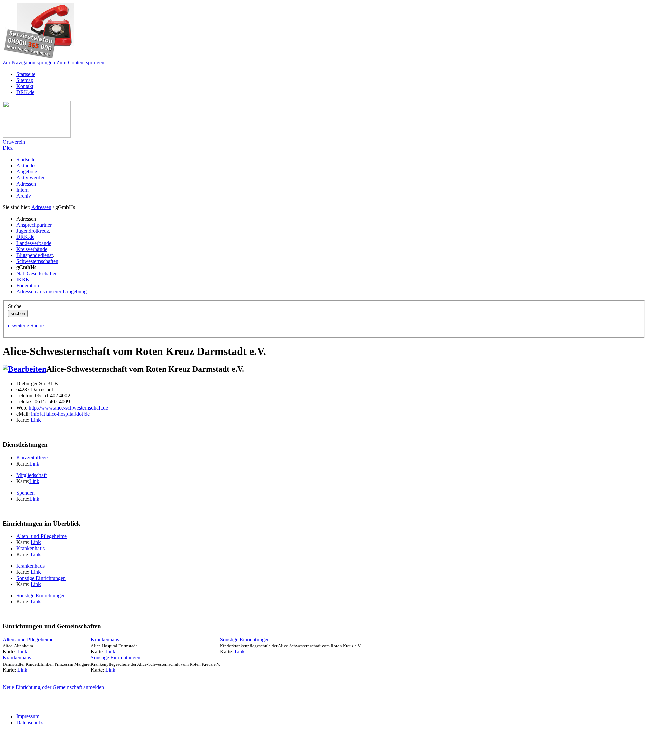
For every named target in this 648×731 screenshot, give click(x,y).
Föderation (27, 285)
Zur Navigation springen (29, 62)
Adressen (41, 207)
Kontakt (24, 86)
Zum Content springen (80, 62)
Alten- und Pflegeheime (41, 536)
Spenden (25, 493)
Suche (14, 306)
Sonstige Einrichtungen (41, 578)
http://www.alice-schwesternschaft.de (68, 408)
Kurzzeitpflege (32, 457)
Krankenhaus (30, 548)
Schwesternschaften (37, 261)
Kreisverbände (31, 249)
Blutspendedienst (34, 255)
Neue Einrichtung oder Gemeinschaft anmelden (53, 687)
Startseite (25, 74)
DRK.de (25, 92)
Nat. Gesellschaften (37, 273)
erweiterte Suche (26, 325)
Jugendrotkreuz (32, 231)
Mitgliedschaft (31, 475)
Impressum (27, 716)
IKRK (23, 279)
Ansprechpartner (33, 225)
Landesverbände (33, 243)
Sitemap (24, 80)
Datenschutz (29, 722)
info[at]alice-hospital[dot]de (60, 414)
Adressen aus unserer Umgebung (51, 291)
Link (36, 420)
